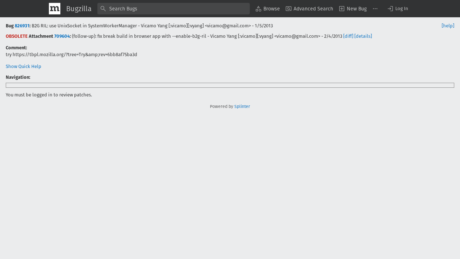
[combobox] (173, 8)
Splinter (242, 106)
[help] (448, 25)
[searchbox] (173, 8)
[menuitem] (268, 8)
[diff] (348, 36)
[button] (397, 8)
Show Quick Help (23, 66)
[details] (363, 36)
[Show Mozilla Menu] (54, 8)
